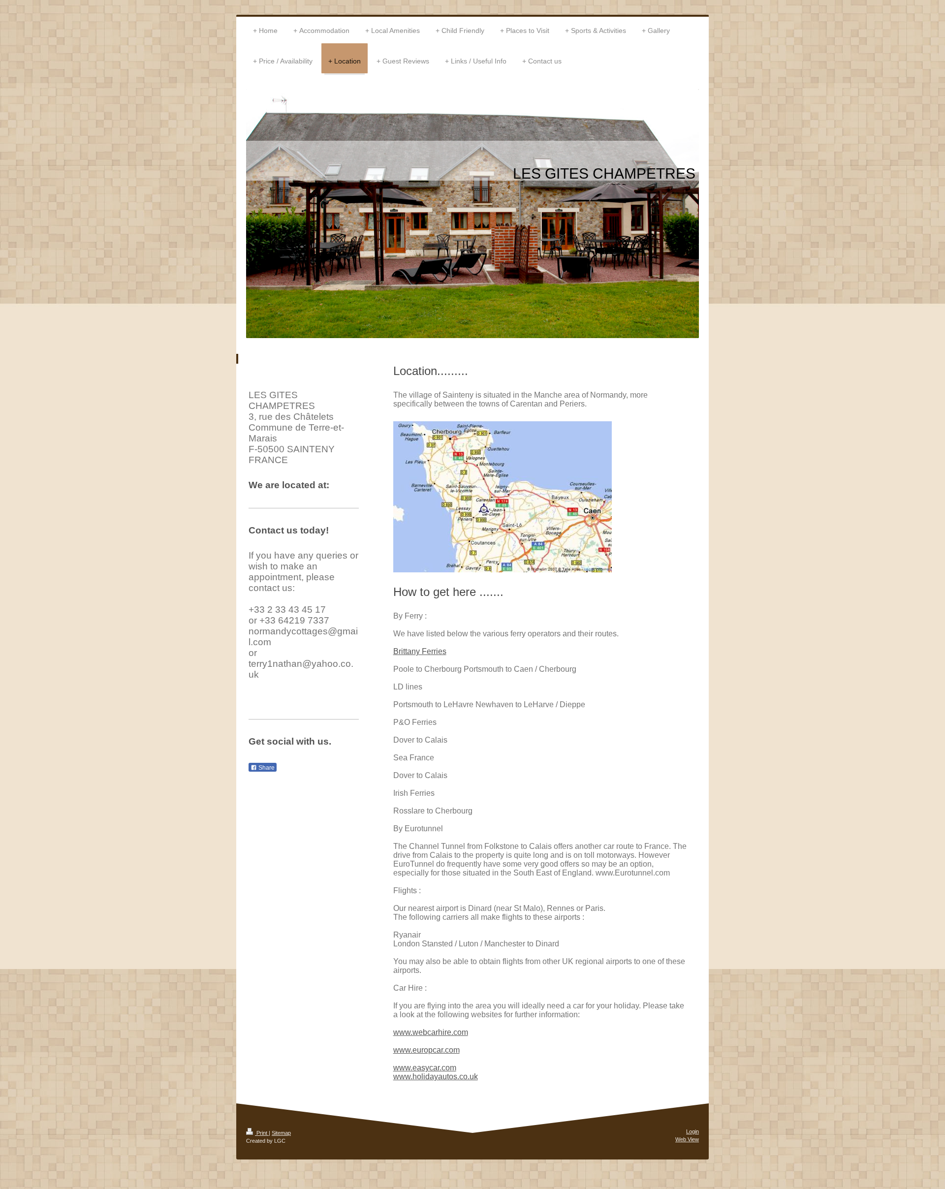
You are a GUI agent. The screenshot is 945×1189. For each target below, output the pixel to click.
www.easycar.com (424, 1068)
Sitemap (281, 1133)
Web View (687, 1139)
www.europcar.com (426, 1050)
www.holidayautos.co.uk (435, 1076)
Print (262, 1133)
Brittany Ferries (419, 651)
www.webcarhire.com (430, 1032)
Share (266, 767)
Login (692, 1131)
